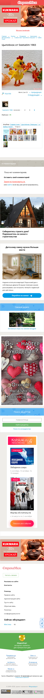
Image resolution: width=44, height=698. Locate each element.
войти (9, 185)
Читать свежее (11, 575)
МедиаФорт (22, 643)
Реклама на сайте (11, 581)
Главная (4, 36)
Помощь (7, 591)
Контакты (8, 585)
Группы (13, 36)
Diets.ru (33, 656)
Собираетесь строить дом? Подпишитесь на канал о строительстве (15, 234)
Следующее (34, 95)
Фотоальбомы (6, 37)
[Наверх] (42, 619)
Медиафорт (33, 687)
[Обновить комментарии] (42, 623)
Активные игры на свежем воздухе (22, 328)
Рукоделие (23, 36)
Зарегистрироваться (14, 181)
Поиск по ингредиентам (22, 429)
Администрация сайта (12, 599)
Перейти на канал (20, 295)
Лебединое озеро (18, 467)
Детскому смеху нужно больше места (22, 248)
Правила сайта (9, 595)
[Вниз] (42, 626)
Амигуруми (33, 36)
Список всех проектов (22, 677)
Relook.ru (11, 669)
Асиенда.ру (33, 662)
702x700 (8, 94)
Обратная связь (10, 606)
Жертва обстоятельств (20, 512)
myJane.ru (11, 662)
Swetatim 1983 (7, 110)
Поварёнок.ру (11, 656)
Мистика (7, 624)
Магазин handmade (23, 30)
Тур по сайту (8, 602)
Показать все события (22, 523)
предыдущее (36, 92)
